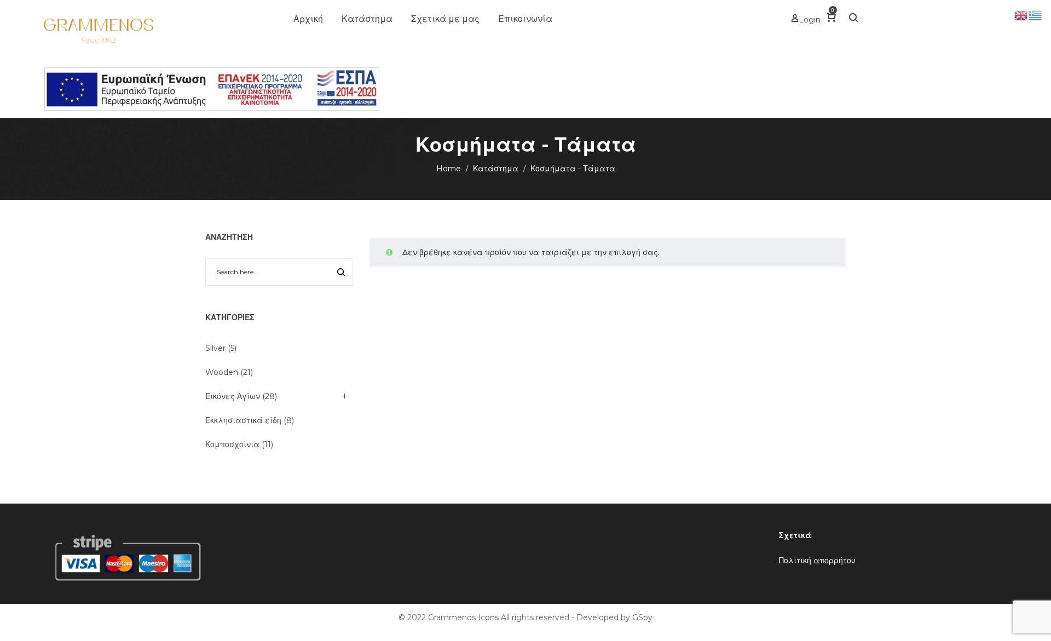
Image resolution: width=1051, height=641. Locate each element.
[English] (1021, 15)
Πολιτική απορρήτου (817, 560)
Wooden (221, 372)
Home (448, 169)
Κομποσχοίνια (232, 444)
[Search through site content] (341, 273)
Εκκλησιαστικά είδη (243, 420)
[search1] (853, 19)
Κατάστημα (495, 169)
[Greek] (1036, 15)
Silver (215, 348)
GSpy (642, 617)
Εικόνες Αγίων (232, 396)
